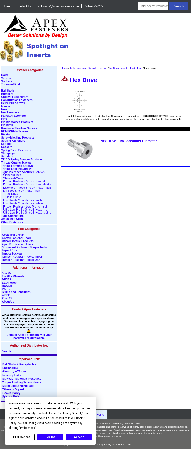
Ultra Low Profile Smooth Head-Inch (25, 209)
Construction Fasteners (17, 100)
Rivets (5, 134)
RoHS (6, 289)
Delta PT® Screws (13, 103)
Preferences (21, 437)
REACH (7, 285)
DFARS (6, 279)
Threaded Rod (10, 84)
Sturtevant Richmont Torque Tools (24, 247)
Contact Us (24, 6)
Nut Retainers (10, 112)
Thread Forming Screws (17, 165)
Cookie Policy (11, 393)
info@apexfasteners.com (107, 436)
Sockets (6, 81)
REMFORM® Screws (14, 131)
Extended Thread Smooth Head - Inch (26, 187)
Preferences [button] (27, 428)
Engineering (10, 368)
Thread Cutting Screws (16, 162)
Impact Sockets (12, 253)
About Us (8, 301)
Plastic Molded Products (17, 122)
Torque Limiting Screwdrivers (21, 382)
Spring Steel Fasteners (16, 150)
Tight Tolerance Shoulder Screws (88, 68)
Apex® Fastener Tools (16, 238)
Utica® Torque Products (18, 241)
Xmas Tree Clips (12, 219)
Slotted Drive (11, 197)
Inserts (5, 106)
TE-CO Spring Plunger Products (22, 159)
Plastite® (7, 125)
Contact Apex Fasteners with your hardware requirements (29, 337)
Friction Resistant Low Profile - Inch (24, 206)
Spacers (6, 147)
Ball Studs (8, 90)
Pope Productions (121, 444)
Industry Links (11, 375)
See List (7, 351)
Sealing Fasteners (13, 140)
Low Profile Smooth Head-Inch (21, 200)
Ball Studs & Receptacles (19, 364)
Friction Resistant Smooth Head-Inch (25, 181)
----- (3, 87)
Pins (4, 118)
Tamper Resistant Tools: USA (21, 260)
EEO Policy (9, 282)
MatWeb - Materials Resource (21, 379)
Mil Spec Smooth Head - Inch (125, 68)
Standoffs (7, 156)
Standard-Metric (12, 178)
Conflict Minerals (13, 276)
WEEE (6, 295)
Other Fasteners (12, 222)
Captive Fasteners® (14, 97)
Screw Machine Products (17, 137)
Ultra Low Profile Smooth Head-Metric (26, 212)
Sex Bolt (6, 144)
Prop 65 (7, 298)
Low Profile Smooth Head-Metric (22, 203)
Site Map (7, 273)
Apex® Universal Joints (17, 244)
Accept (79, 437)
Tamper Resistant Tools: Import (22, 256)
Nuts (4, 109)
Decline (50, 437)
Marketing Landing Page (18, 386)
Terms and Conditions (16, 292)
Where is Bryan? (13, 389)
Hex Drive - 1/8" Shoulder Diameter (128, 141)
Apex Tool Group (13, 234)
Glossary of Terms (14, 371)
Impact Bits (9, 250)
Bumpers (7, 93)
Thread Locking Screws (16, 168)
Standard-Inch (11, 175)
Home (6, 6)
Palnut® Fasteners (13, 115)
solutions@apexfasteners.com (58, 6)
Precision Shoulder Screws (19, 128)
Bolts (4, 75)
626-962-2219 (94, 6)
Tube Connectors (12, 216)
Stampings (8, 153)
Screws (6, 78)
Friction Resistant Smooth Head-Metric (26, 184)
